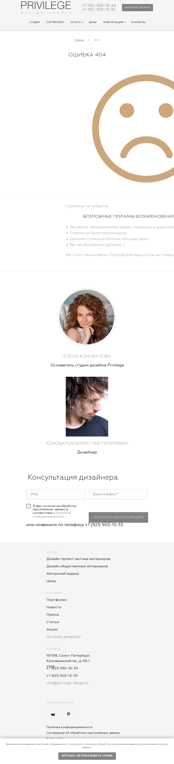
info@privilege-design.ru (67, 683)
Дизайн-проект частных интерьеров (78, 559)
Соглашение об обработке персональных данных (83, 732)
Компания (54, 593)
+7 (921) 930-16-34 (62, 668)
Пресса (52, 615)
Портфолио (56, 600)
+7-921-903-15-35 (98, 10)
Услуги (51, 552)
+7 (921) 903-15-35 (104, 525)
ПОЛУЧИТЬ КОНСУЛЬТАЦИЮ (118, 517)
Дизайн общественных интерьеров (77, 566)
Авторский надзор (62, 574)
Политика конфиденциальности (69, 727)
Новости (53, 607)
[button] (137, 7)
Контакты (53, 649)
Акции (52, 629)
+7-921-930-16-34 (99, 6)
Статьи (52, 622)
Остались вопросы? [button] (63, 637)
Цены (51, 581)
